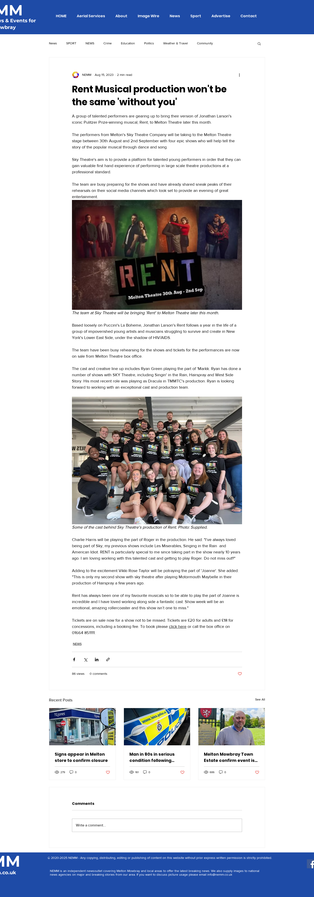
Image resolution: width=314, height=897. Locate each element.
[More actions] (239, 75)
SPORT (71, 43)
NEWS (90, 43)
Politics (149, 43)
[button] (259, 43)
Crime (107, 43)
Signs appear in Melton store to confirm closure (81, 757)
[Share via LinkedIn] (96, 659)
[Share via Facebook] (74, 659)
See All (260, 699)
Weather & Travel (175, 43)
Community (205, 43)
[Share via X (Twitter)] (85, 659)
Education (128, 43)
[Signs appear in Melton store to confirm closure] (82, 726)
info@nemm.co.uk (219, 874)
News (53, 43)
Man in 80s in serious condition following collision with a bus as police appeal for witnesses (153, 757)
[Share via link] (108, 659)
